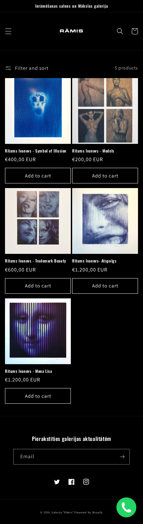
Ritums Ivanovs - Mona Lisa (28, 371)
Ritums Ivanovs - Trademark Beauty (35, 260)
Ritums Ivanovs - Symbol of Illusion (36, 151)
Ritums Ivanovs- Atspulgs (94, 260)
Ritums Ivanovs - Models (93, 151)
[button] (8, 31)
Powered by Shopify (88, 512)
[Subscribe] (122, 457)
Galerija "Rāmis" (62, 512)
